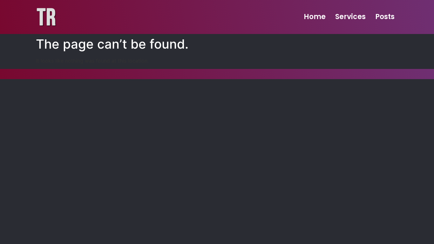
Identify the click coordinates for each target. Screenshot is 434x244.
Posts (385, 17)
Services (350, 17)
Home (315, 17)
